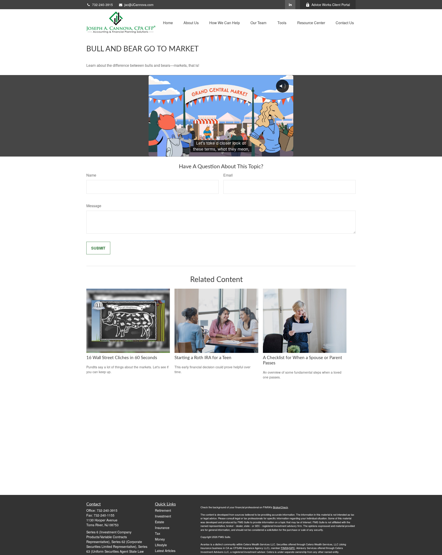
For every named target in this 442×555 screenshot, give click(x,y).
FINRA (284, 548)
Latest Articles (165, 550)
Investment (163, 516)
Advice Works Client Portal (330, 4)
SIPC (292, 548)
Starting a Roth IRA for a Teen (202, 358)
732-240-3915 (102, 4)
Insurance (162, 527)
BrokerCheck (280, 507)
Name (91, 175)
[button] (168, 22)
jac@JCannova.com (139, 4)
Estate (159, 522)
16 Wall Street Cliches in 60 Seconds (121, 358)
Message (93, 205)
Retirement (163, 510)
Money (160, 539)
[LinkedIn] (290, 4)
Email (228, 175)
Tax (157, 533)
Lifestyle (161, 545)
